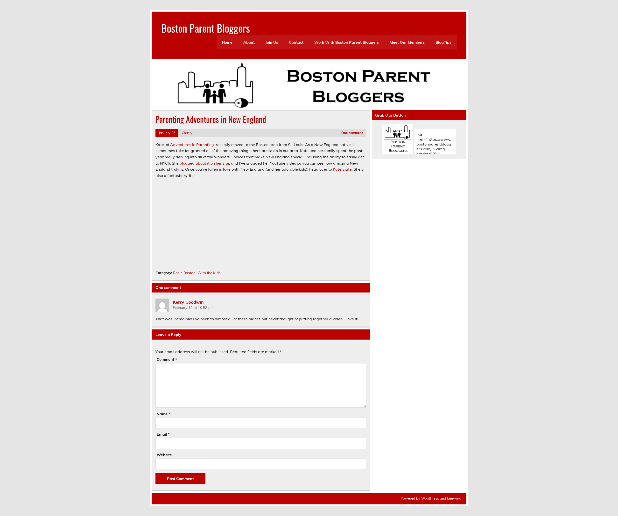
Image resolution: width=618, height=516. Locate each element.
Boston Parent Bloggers (205, 27)
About (249, 42)
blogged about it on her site (204, 163)
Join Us (271, 42)
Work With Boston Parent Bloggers (346, 42)
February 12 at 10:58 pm (193, 308)
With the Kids (209, 273)
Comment (167, 359)
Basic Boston (184, 273)
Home (227, 42)
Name (163, 414)
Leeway (453, 498)
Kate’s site (342, 169)
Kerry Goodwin (188, 301)
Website (164, 455)
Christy (187, 133)
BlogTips (443, 42)
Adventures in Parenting (192, 144)
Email (163, 434)
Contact (296, 42)
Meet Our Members (407, 42)
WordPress (430, 498)
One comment (352, 133)
